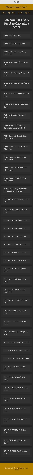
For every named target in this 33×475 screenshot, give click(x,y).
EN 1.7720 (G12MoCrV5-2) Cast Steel (15, 441)
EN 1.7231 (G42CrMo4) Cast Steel (16, 359)
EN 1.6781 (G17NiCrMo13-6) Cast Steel (16, 333)
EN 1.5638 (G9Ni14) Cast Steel (15, 245)
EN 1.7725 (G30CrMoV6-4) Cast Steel (15, 452)
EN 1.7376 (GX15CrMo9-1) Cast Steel (15, 399)
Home (3, 13)
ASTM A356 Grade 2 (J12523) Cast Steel (16, 63)
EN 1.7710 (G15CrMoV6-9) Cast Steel (15, 431)
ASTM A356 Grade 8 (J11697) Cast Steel (16, 95)
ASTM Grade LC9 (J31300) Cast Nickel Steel (15, 179)
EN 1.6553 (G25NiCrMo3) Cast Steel (15, 270)
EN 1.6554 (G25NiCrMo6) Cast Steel (15, 280)
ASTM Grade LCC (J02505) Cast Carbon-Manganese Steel (15, 190)
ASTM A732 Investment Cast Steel (14, 116)
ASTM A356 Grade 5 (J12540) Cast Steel (16, 74)
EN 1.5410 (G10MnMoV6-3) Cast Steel (15, 211)
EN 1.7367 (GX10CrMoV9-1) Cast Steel (15, 389)
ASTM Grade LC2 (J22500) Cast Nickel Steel (15, 137)
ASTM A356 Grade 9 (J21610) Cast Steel (16, 105)
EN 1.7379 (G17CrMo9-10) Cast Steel (15, 410)
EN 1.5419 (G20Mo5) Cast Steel (15, 220)
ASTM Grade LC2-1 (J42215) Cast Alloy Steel (16, 148)
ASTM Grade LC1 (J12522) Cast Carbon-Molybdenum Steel (15, 127)
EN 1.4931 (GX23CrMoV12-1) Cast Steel (16, 200)
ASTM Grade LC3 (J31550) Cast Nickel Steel (15, 158)
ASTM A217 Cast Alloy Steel (14, 44)
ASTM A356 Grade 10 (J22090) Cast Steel (15, 53)
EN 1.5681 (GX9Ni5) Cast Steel (15, 253)
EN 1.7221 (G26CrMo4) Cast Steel (16, 343)
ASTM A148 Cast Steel (12, 36)
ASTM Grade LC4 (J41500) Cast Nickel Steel (15, 169)
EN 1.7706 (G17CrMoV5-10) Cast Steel (15, 420)
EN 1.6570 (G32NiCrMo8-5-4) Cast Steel (14, 291)
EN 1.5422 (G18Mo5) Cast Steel (15, 228)
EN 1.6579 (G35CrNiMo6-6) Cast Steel (15, 301)
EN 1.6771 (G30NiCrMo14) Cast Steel (15, 322)
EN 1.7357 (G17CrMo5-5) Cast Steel (14, 368)
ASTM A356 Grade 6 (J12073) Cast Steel (16, 84)
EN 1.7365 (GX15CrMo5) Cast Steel (14, 378)
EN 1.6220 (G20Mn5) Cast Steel (15, 261)
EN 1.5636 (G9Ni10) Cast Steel (15, 236)
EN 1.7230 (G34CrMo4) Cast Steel (16, 351)
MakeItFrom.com (16, 7)
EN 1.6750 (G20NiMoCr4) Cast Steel (15, 312)
